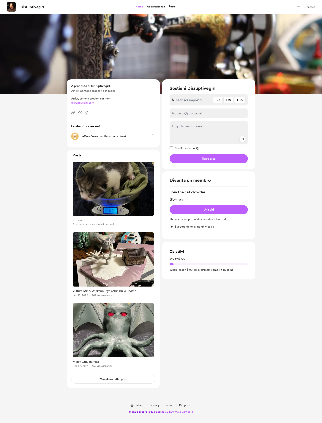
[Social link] (73, 112)
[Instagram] (86, 112)
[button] (139, 7)
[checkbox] (182, 148)
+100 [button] (240, 100)
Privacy (154, 405)
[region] (208, 124)
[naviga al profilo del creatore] (11, 7)
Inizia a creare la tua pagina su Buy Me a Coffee (159, 411)
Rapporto (185, 405)
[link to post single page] (113, 194)
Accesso (309, 7)
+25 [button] (217, 100)
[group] (209, 209)
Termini (169, 405)
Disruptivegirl (32, 7)
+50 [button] (228, 100)
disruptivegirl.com (82, 102)
